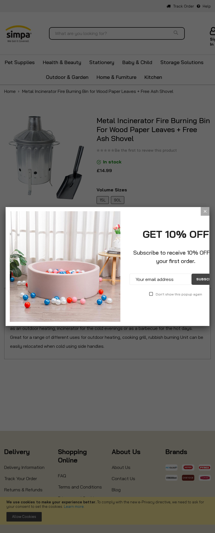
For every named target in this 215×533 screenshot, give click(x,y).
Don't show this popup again (179, 294)
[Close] (205, 211)
